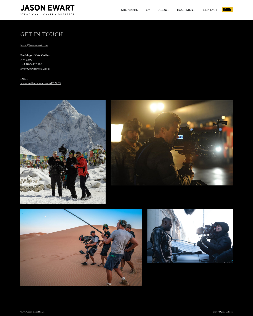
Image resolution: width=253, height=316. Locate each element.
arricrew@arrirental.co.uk (35, 68)
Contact (210, 9)
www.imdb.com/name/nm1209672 (40, 83)
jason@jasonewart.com (34, 45)
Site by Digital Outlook (223, 312)
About (163, 9)
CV (148, 9)
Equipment (186, 9)
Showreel (129, 9)
